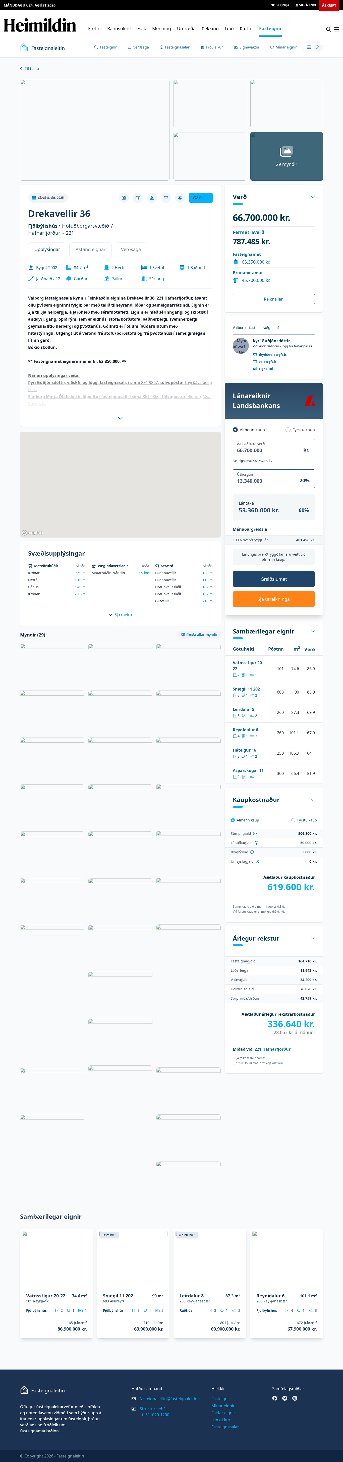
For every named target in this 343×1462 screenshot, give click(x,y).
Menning (161, 28)
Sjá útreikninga (274, 599)
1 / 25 (239, 1286)
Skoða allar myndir (202, 634)
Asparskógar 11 (248, 770)
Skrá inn (307, 5)
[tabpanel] (120, 340)
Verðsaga (141, 47)
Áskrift (329, 5)
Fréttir (94, 28)
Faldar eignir (223, 1413)
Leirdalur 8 (243, 709)
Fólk (141, 28)
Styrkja (283, 5)
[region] (120, 484)
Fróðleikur (214, 47)
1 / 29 (162, 1286)
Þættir (246, 28)
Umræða (186, 28)
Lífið (229, 28)
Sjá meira (123, 614)
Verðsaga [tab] (131, 249)
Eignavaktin (249, 47)
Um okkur (221, 1420)
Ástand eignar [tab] (90, 249)
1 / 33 (86, 1286)
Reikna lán (273, 299)
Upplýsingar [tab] (47, 249)
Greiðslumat (274, 579)
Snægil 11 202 (246, 689)
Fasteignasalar (177, 47)
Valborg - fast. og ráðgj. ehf (256, 327)
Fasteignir (270, 28)
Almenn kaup (252, 429)
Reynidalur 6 (245, 730)
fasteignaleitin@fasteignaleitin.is (170, 1398)
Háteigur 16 (244, 750)
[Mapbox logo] (33, 533)
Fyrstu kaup (304, 429)
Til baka (32, 68)
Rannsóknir (119, 28)
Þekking (210, 28)
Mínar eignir (286, 47)
